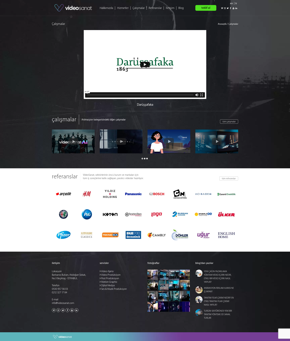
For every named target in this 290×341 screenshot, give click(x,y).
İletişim (170, 8)
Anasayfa (222, 24)
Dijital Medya (108, 285)
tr (236, 3)
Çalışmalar (139, 8)
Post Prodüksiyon (110, 278)
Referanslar (155, 8)
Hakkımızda (106, 8)
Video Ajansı (107, 271)
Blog (181, 8)
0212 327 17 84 (59, 292)
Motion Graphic (109, 282)
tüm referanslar (229, 178)
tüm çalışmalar (229, 121)
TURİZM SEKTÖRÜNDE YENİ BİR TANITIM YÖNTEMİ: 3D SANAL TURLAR (218, 314)
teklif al (205, 7)
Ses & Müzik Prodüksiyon (114, 289)
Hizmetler (123, 8)
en (231, 3)
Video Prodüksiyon (110, 274)
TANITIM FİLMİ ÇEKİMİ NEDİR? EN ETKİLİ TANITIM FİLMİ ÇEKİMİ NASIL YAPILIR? (219, 301)
